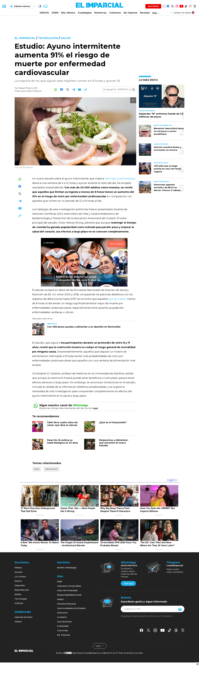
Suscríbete (153, 6)
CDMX (55, 12)
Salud (66, 38)
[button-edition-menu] (171, 12)
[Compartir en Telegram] (74, 89)
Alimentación (51, 469)
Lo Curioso (20, 576)
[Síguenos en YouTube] (181, 6)
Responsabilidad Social (69, 595)
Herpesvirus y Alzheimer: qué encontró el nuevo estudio (113, 443)
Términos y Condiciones (161, 616)
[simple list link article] (161, 97)
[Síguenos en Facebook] (168, 6)
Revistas (145, 12)
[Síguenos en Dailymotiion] (182, 630)
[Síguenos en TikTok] (186, 6)
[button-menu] (4, 6)
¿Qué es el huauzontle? (112, 422)
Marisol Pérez (25, 88)
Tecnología (48, 38)
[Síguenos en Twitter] (172, 6)
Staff (59, 581)
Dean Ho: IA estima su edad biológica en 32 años (62, 441)
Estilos (18, 594)
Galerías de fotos (23, 617)
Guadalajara (85, 12)
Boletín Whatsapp (66, 567)
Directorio (62, 612)
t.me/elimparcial (174, 565)
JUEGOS (44, 12)
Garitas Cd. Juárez (182, 13)
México (18, 567)
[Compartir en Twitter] (68, 89)
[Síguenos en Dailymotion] (195, 6)
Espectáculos (22, 590)
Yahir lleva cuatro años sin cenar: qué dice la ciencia (62, 423)
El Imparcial (25, 38)
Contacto (62, 617)
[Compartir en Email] (79, 89)
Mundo (18, 572)
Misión (60, 599)
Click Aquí (128, 583)
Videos (18, 621)
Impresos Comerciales (69, 586)
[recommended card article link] (38, 329)
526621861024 (129, 565)
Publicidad (62, 626)
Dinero (18, 581)
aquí (95, 408)
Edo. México (68, 12)
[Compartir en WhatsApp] (56, 89)
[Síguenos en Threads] (190, 6)
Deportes (20, 585)
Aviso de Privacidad (67, 590)
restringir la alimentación (120, 178)
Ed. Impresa (130, 12)
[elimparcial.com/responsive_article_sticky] (197, 664)
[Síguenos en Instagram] (177, 6)
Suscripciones (64, 621)
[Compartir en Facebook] (62, 89)
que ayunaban (118, 298)
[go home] (24, 650)
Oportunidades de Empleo (71, 608)
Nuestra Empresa (66, 603)
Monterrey (100, 12)
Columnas (115, 12)
